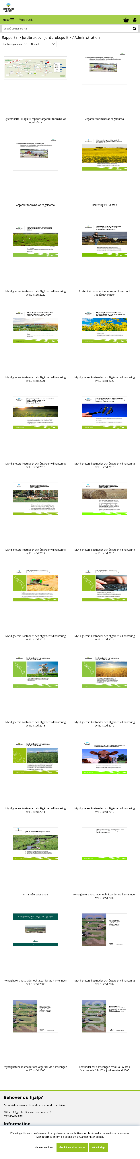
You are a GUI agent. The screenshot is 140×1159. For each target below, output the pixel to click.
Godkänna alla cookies (72, 1147)
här (101, 1136)
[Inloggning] (135, 19)
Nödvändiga (98, 1147)
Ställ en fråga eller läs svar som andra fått (28, 1112)
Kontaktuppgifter (14, 1115)
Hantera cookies (44, 1147)
